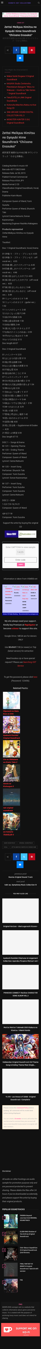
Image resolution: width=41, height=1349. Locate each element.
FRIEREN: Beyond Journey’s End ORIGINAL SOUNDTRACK (28, 1217)
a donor (15, 628)
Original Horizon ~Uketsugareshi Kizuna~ (20, 926)
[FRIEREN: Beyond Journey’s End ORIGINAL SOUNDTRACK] (11, 1221)
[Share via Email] (20, 58)
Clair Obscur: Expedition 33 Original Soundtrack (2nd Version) (28, 1250)
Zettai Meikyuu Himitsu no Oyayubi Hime (24, 847)
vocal (6, 847)
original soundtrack (26, 843)
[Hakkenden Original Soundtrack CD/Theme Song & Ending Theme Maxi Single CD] (20, 1046)
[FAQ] (11, 1286)
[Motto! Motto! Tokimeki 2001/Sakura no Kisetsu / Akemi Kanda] (20, 1011)
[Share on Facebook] (16, 50)
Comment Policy (23, 1108)
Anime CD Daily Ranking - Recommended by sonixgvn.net (20, 614)
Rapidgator (30, 625)
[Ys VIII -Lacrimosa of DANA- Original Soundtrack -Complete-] (20, 1081)
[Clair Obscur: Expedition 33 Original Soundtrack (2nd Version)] (11, 1253)
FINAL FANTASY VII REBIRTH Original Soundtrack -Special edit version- (29, 1267)
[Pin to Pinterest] (31, 50)
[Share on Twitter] (24, 50)
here (35, 677)
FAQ (21, 1280)
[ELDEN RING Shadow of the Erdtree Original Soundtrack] (11, 1237)
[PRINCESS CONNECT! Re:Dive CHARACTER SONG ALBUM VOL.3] (20, 977)
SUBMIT (21, 564)
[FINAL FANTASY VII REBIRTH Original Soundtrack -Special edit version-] (11, 1269)
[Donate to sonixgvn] (20, 1329)
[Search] (39, 3)
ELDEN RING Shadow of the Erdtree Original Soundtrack (28, 1234)
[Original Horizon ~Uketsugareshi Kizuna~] (20, 910)
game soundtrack (9, 843)
